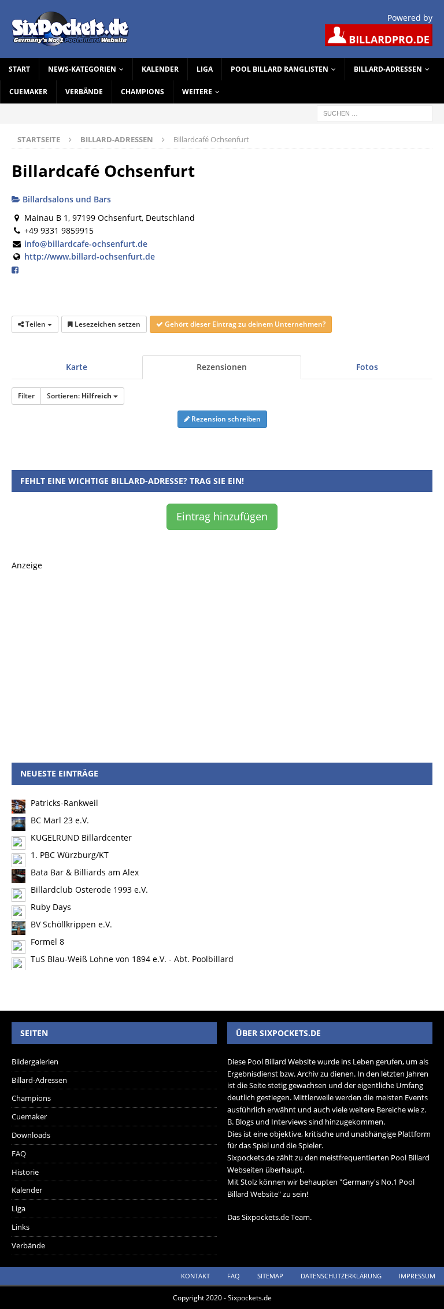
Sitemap (270, 1275)
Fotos (367, 366)
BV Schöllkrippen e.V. (71, 924)
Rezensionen (222, 366)
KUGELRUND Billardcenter (81, 837)
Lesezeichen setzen (106, 324)
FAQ (19, 1153)
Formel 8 (47, 941)
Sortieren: (79, 396)
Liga (205, 69)
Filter (26, 396)
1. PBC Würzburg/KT (70, 854)
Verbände (84, 92)
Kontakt (195, 1275)
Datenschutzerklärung (341, 1275)
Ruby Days (51, 906)
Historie (25, 1172)
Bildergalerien (35, 1061)
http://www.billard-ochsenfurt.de (89, 256)
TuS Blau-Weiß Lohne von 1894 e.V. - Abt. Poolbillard (132, 958)
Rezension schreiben (225, 419)
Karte (76, 366)
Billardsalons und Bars (65, 199)
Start (19, 69)
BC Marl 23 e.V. (60, 820)
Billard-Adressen (388, 69)
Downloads (31, 1135)
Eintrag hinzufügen (222, 516)
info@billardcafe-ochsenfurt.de (85, 243)
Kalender (160, 69)
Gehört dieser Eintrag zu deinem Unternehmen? (244, 324)
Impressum (417, 1275)
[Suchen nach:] (374, 112)
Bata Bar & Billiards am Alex (85, 872)
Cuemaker (28, 92)
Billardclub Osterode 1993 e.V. (89, 889)
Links (20, 1227)
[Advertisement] (222, 653)
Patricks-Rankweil (64, 802)
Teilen (35, 324)
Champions (142, 92)
